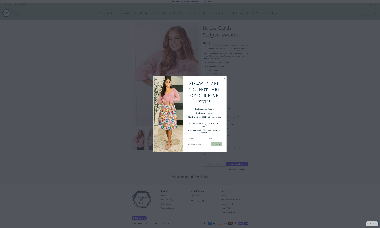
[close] (224, 78)
